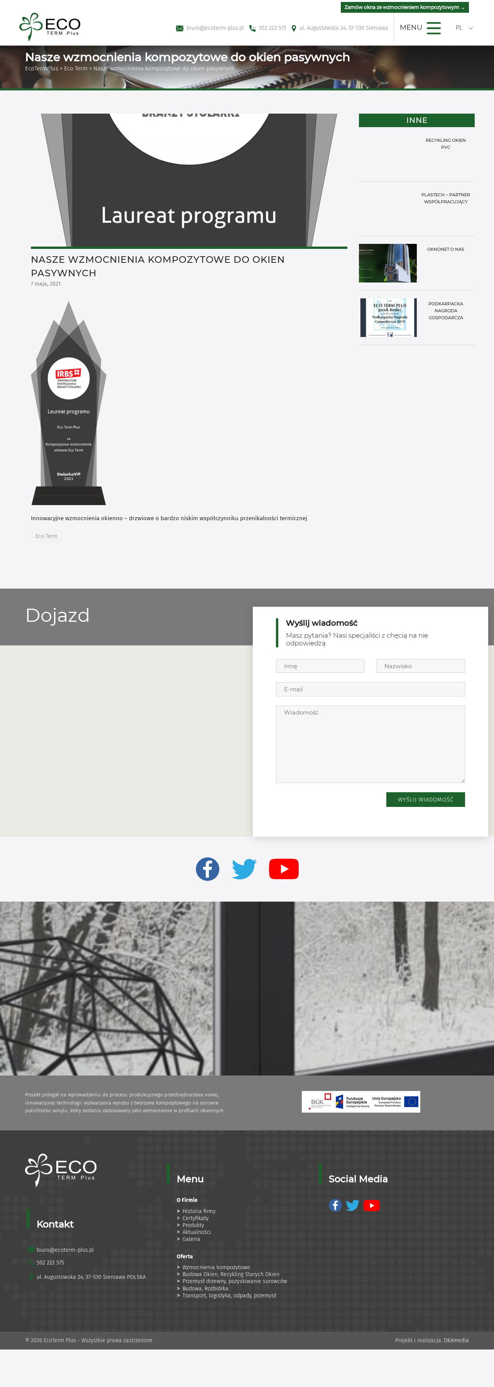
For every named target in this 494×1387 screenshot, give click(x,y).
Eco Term (76, 68)
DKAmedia (456, 1340)
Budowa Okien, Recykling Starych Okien (231, 1274)
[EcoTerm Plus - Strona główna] (50, 26)
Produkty (193, 1225)
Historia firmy (199, 1211)
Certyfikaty (196, 1218)
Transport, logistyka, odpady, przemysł (229, 1295)
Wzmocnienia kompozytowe (216, 1267)
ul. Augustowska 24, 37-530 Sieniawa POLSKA (91, 1277)
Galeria (191, 1239)
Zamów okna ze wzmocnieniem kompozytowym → (405, 7)
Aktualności (197, 1232)
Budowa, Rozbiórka (205, 1288)
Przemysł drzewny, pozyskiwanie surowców (235, 1281)
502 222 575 (50, 1262)
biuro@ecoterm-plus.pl (65, 1250)
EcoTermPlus (41, 68)
